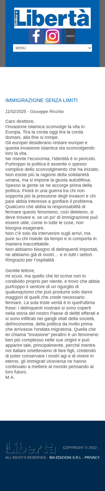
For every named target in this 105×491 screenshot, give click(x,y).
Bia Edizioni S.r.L (65, 457)
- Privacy (90, 457)
